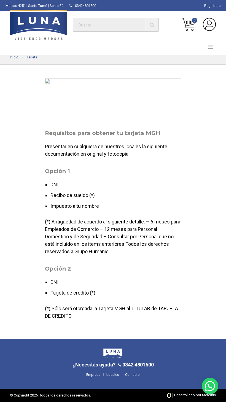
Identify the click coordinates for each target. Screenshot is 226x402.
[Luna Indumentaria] (38, 25)
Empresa (93, 375)
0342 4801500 (137, 365)
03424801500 (85, 6)
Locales (112, 375)
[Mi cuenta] (209, 24)
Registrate (212, 6)
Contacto (132, 375)
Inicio (14, 57)
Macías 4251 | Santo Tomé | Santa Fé (34, 6)
